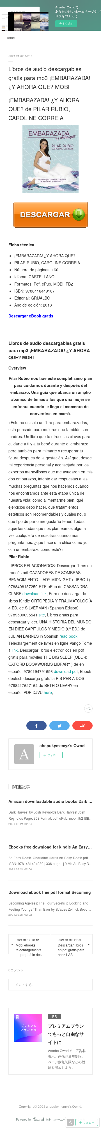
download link (34, 593)
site (42, 615)
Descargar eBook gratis (30, 316)
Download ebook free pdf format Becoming (49, 892)
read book (68, 636)
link (15, 650)
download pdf (66, 671)
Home (10, 37)
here (48, 692)
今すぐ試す (66, 23)
